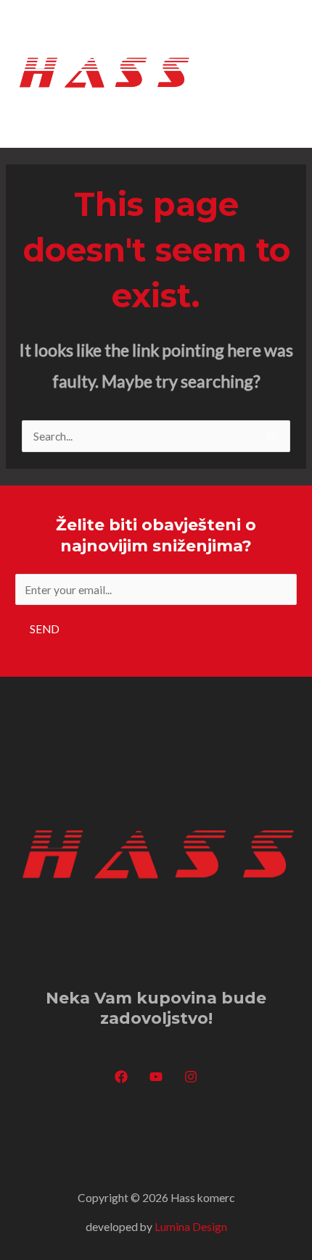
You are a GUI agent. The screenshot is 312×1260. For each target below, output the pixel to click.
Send (44, 628)
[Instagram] (190, 1076)
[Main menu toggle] (281, 73)
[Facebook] (121, 1076)
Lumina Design (191, 1226)
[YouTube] (156, 1076)
